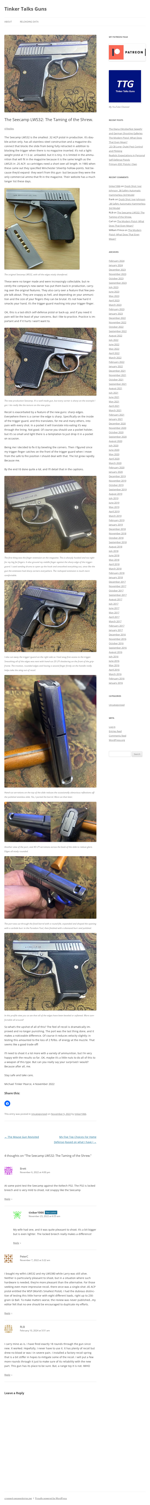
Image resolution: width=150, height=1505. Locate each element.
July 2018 (113, 551)
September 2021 (118, 384)
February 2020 (116, 467)
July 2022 (113, 340)
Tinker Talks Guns (25, 8)
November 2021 (117, 375)
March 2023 (115, 304)
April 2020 (114, 458)
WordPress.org (117, 740)
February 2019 (116, 520)
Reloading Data (29, 21)
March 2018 (115, 568)
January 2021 (116, 419)
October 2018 (116, 537)
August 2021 (115, 388)
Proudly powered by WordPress (51, 1498)
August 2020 (115, 441)
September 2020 (118, 436)
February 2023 (116, 309)
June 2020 (114, 450)
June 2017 (114, 608)
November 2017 (117, 586)
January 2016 (116, 683)
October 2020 (116, 432)
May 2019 (114, 507)
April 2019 (114, 511)
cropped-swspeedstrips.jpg (18, 1498)
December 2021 (117, 370)
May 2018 (114, 559)
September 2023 (118, 282)
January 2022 (116, 366)
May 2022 (114, 348)
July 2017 (113, 603)
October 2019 (116, 485)
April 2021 (114, 406)
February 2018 (116, 573)
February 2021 (116, 414)
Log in (112, 727)
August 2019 (115, 493)
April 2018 (114, 564)
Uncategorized (39, 1114)
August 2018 (115, 546)
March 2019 (115, 515)
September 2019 (118, 489)
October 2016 (116, 643)
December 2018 (117, 529)
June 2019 (114, 502)
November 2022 (117, 322)
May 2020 (114, 454)
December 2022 (117, 318)
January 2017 (116, 630)
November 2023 (117, 274)
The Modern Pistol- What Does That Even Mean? (125, 234)
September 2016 (118, 647)
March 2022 (115, 357)
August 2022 (115, 335)
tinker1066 (80, 1114)
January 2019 (116, 524)
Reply (7, 1199)
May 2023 (114, 296)
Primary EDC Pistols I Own (123, 164)
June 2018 (114, 555)
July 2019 (113, 498)
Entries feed (115, 731)
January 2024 (116, 265)
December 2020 (117, 423)
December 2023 (117, 269)
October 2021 (116, 379)
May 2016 (114, 665)
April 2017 (114, 617)
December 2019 (117, 476)
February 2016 (116, 678)
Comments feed (117, 735)
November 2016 (117, 639)
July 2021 (113, 392)
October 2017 (116, 590)
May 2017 (114, 612)
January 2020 (116, 472)
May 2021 (114, 401)
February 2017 (116, 625)
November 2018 (117, 533)
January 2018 (116, 577)
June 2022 (114, 344)
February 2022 (116, 362)
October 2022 (116, 326)
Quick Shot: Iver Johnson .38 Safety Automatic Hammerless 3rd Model (125, 190)
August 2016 (115, 652)
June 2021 (114, 397)
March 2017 (115, 621)
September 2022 (118, 331)
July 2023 (113, 287)
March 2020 (115, 463)
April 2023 (114, 300)
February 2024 (116, 260)
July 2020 (113, 445)
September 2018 (118, 542)
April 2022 (114, 353)
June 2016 (114, 661)
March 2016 (115, 674)
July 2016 (113, 656)
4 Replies (9, 128)
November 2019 (117, 480)
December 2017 (117, 581)
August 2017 (115, 599)
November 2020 (117, 428)
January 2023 (116, 313)
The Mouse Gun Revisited (21, 1137)
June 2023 (114, 291)
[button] (7, 1103)
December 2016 (117, 634)
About (8, 21)
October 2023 (116, 278)
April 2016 (114, 669)
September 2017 (118, 595)
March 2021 (115, 410)
